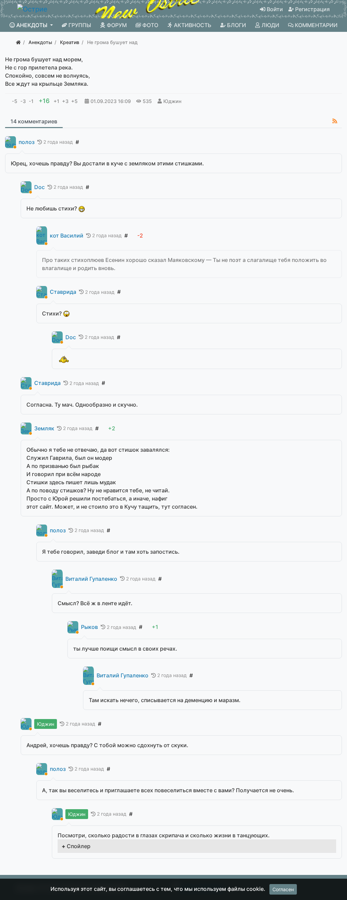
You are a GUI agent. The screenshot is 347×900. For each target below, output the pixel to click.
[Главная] (18, 42)
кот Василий (66, 235)
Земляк (44, 428)
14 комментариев (34, 121)
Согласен (283, 889)
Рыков (89, 627)
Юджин (172, 101)
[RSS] (335, 121)
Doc (39, 187)
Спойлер (78, 846)
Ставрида (63, 292)
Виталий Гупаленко (91, 579)
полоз (27, 142)
